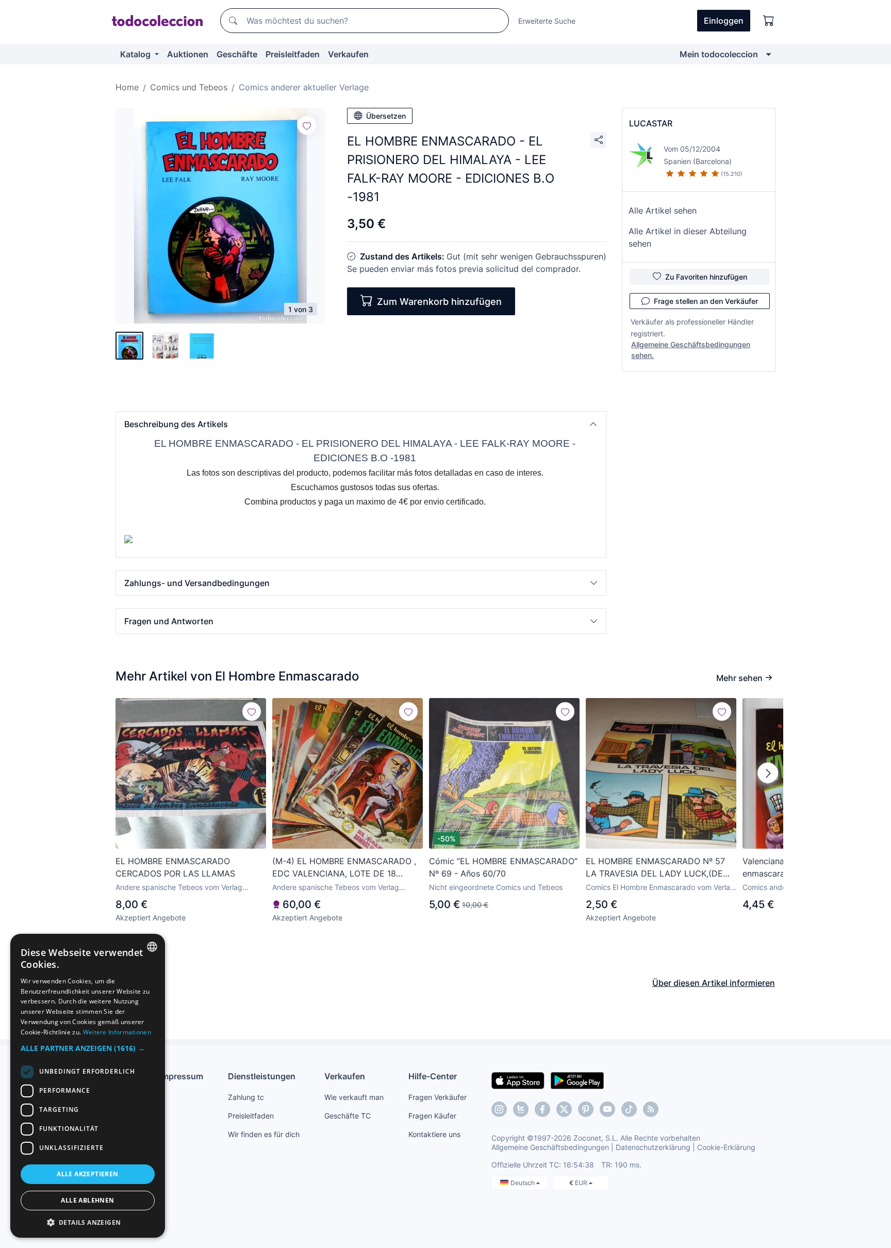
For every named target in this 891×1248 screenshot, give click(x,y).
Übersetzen (386, 115)
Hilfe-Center (432, 1076)
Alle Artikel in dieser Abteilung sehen (688, 237)
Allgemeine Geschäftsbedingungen (550, 1147)
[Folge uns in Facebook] (542, 1109)
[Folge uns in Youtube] (607, 1109)
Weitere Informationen (117, 1032)
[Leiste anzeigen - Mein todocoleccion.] (768, 54)
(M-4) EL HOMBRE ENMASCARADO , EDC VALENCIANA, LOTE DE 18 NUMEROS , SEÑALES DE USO (344, 868)
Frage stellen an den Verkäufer (706, 301)
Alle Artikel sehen (663, 210)
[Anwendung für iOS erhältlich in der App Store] (517, 1080)
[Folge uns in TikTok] (629, 1109)
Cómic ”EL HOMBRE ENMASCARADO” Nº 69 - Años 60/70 (503, 867)
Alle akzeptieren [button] (87, 1174)
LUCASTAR (650, 123)
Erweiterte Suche (546, 21)
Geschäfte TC (347, 1115)
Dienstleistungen (261, 1076)
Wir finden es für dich (264, 1134)
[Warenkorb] (769, 20)
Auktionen (187, 54)
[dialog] (87, 1086)
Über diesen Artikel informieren (713, 983)
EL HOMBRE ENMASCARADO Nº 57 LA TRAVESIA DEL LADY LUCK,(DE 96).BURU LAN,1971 (655, 868)
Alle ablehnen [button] (87, 1200)
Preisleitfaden (293, 54)
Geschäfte (237, 54)
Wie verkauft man (354, 1097)
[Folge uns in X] (564, 1109)
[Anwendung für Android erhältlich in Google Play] (577, 1080)
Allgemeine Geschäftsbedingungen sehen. (690, 350)
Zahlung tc (246, 1097)
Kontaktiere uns (434, 1134)
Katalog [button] (136, 54)
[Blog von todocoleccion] (650, 1109)
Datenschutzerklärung (653, 1147)
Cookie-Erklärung (726, 1147)
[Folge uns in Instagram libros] (521, 1109)
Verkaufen (348, 54)
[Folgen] (307, 125)
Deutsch (523, 1183)
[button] (361, 424)
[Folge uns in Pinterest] (585, 1109)
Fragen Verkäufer (437, 1097)
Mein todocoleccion (719, 54)
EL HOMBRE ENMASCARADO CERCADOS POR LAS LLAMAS (175, 867)
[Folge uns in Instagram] (499, 1109)
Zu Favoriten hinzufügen (706, 276)
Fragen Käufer (432, 1115)
